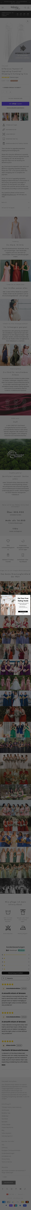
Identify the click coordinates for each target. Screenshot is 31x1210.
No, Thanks (23, 613)
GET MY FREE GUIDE (23, 611)
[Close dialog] (29, 595)
